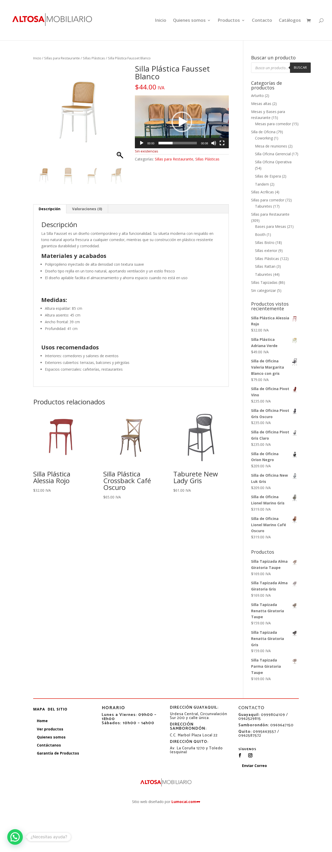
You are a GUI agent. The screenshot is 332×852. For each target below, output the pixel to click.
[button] (121, 116)
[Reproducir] (141, 143)
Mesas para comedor (273, 123)
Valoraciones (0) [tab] (87, 208)
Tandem (262, 184)
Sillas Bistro (264, 242)
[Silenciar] (213, 143)
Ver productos (50, 729)
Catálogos (290, 20)
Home (42, 720)
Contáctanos (49, 745)
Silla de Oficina (263, 131)
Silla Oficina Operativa (273, 161)
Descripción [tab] (49, 208)
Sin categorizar (263, 290)
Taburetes (263, 206)
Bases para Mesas (270, 226)
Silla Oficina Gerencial (273, 153)
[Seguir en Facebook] (240, 755)
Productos (229, 20)
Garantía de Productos (58, 753)
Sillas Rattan (265, 266)
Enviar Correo (254, 765)
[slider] (177, 143)
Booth (260, 234)
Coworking (264, 138)
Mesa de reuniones (271, 146)
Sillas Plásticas (94, 58)
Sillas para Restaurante (62, 58)
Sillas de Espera (268, 176)
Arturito (257, 95)
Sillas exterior (266, 250)
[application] (182, 121)
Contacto (262, 20)
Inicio (160, 20)
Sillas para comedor (267, 200)
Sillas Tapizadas (264, 282)
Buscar (300, 67)
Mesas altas (261, 103)
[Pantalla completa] (222, 143)
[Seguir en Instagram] (250, 755)
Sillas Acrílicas (262, 191)
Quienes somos (189, 20)
